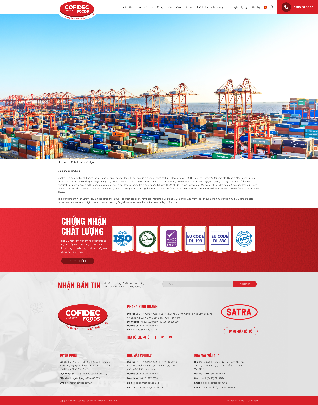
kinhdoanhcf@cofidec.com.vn (151, 387)
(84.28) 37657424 (215, 378)
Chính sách (253, 400)
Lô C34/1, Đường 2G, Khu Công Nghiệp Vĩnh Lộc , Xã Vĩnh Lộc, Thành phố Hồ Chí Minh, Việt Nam (219, 365)
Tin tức (188, 7)
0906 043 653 (92, 378)
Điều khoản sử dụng (234, 400)
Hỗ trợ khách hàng (210, 7)
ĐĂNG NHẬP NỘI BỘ (240, 331)
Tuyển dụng (239, 7)
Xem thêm (78, 261)
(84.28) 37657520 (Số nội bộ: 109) (89, 373)
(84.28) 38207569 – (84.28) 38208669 (159, 321)
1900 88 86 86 (303, 7)
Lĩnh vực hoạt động (150, 7)
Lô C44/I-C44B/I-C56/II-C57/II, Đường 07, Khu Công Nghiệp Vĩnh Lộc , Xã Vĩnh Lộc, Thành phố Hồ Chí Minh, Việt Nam (85, 365)
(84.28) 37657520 (149, 378)
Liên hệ (255, 7)
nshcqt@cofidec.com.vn (79, 382)
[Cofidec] (77, 10)
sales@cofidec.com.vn (146, 329)
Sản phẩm (174, 7)
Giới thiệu (126, 7)
